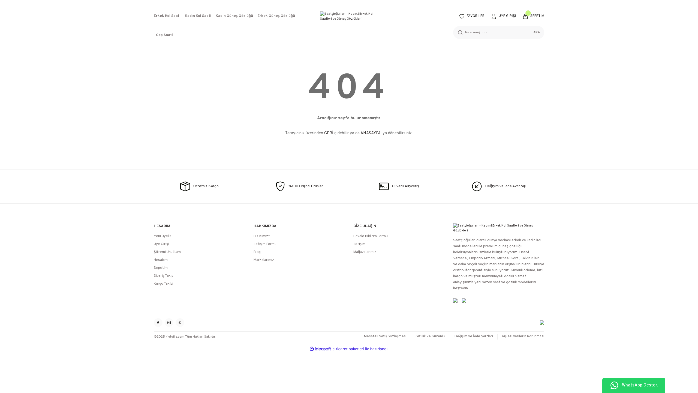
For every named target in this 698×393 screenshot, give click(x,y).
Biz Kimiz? (262, 236)
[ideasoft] (320, 349)
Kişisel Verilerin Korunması (523, 336)
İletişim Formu (265, 244)
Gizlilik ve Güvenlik (431, 336)
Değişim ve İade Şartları (474, 336)
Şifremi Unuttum (167, 252)
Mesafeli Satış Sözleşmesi (385, 336)
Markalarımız (264, 260)
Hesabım (161, 260)
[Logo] (349, 16)
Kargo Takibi (163, 284)
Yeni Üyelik (163, 236)
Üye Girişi (161, 244)
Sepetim (161, 268)
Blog (257, 252)
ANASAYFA (370, 133)
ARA (536, 32)
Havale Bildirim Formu (370, 236)
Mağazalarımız (364, 252)
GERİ (328, 133)
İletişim (359, 244)
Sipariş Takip (163, 276)
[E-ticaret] (348, 349)
